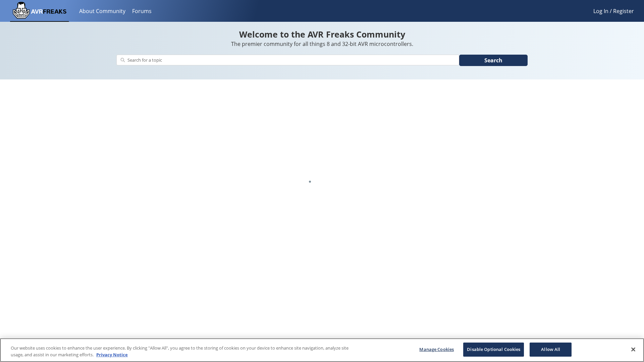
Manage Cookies (436, 349)
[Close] (633, 349)
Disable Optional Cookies (493, 349)
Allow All (550, 349)
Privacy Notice (112, 355)
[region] (322, 350)
